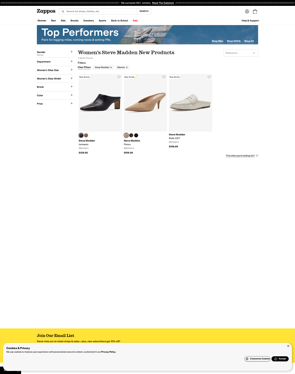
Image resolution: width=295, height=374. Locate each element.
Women (121, 67)
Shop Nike (217, 41)
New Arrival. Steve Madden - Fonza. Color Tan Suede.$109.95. (145, 114)
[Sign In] (247, 11)
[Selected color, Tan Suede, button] (126, 135)
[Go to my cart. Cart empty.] (255, 11)
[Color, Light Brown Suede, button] (86, 135)
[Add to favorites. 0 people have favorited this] (118, 77)
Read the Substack (163, 2)
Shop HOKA (234, 41)
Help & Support (250, 20)
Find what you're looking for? (240, 155)
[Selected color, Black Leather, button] (81, 135)
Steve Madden (102, 67)
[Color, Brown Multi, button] (131, 135)
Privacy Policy (108, 352)
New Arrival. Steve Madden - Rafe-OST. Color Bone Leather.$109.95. (190, 114)
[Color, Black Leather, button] (136, 135)
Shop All (249, 41)
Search (144, 11)
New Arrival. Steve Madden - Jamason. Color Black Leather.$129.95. (100, 114)
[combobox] (98, 11)
